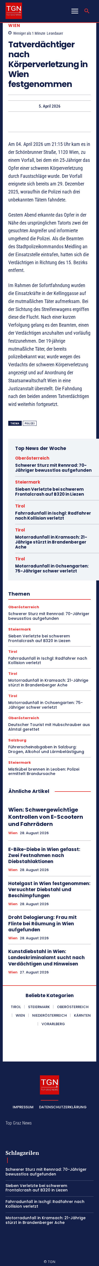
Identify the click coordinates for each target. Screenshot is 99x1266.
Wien (14, 25)
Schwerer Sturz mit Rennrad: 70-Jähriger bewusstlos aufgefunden (53, 467)
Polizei (30, 423)
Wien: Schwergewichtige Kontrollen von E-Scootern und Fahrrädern (45, 817)
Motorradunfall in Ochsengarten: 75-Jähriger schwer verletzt (52, 568)
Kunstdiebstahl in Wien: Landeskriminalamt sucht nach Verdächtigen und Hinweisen (46, 957)
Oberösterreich (32, 458)
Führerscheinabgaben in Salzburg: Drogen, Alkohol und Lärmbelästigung (46, 749)
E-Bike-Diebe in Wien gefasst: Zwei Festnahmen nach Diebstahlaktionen (44, 855)
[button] (87, 11)
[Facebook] (23, 121)
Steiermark (27, 482)
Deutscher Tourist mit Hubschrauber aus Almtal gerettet (49, 727)
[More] (75, 121)
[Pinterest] (49, 121)
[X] (36, 121)
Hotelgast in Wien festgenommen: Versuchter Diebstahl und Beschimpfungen (49, 889)
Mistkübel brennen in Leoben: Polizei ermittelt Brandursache (43, 771)
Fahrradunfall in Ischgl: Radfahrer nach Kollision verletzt (53, 515)
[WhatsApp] (61, 121)
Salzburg (17, 740)
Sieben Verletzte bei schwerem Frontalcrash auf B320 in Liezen (49, 491)
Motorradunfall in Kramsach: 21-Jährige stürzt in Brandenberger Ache (51, 542)
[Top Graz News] (14, 10)
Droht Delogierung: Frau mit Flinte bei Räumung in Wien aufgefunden (42, 923)
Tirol (20, 506)
